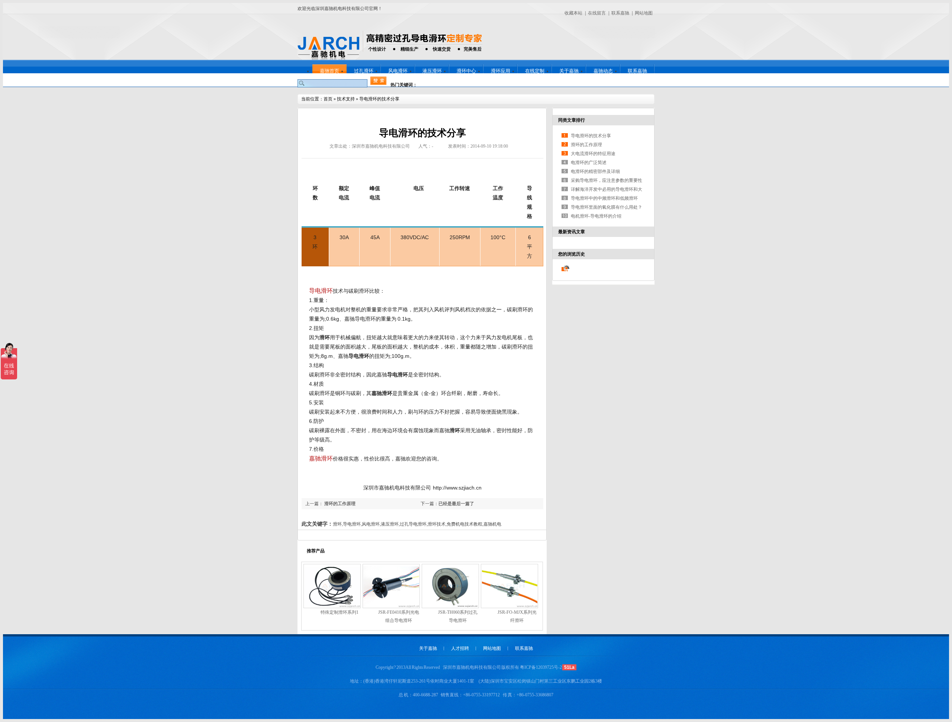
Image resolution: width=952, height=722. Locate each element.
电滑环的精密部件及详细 (595, 171)
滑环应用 (500, 71)
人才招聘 (460, 648)
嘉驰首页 (329, 71)
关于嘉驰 (569, 71)
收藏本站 (573, 13)
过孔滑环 (363, 71)
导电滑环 (321, 291)
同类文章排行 (571, 120)
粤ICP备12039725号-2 (541, 667)
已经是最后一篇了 (456, 503)
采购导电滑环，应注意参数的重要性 (606, 180)
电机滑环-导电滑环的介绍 (596, 216)
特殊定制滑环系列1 (339, 612)
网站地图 (644, 13)
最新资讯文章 (571, 231)
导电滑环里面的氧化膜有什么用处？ (606, 207)
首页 (328, 99)
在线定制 (534, 71)
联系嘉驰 (620, 13)
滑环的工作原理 (339, 503)
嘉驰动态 (603, 71)
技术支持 (346, 99)
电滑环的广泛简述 (589, 162)
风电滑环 (398, 71)
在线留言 (597, 13)
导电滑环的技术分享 (379, 99)
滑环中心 (466, 71)
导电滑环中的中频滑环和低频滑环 (604, 198)
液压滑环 (432, 71)
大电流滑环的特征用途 (593, 153)
